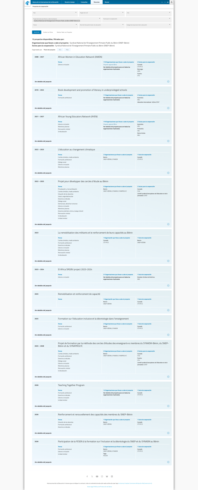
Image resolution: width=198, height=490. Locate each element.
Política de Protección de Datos (103, 487)
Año (128, 13)
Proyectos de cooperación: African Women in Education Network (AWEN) (102, 68)
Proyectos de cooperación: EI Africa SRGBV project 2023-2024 (102, 277)
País (34, 13)
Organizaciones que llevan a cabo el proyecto (45, 19)
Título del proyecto (49, 50)
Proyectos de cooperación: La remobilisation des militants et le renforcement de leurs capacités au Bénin (102, 246)
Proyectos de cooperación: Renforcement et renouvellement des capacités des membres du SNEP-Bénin (102, 423)
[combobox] (53, 14)
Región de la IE (84, 13)
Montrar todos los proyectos (64, 32)
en (162, 2)
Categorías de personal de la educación (137, 25)
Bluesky (107, 476)
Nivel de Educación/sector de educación (90, 25)
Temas (35, 25)
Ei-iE (27, 3)
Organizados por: (37, 50)
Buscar (36, 32)
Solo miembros (172, 2)
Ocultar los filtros (48, 32)
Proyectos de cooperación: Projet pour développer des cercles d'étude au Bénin (102, 202)
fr (165, 2)
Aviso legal (90, 487)
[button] (56, 21)
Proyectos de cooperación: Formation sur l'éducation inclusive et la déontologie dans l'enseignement (102, 326)
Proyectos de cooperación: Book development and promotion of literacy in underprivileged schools (102, 98)
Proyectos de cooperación (40, 6)
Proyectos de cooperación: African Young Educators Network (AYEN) (102, 128)
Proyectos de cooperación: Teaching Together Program (102, 395)
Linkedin (112, 476)
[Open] (76, 12)
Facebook (87, 476)
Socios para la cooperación (110, 19)
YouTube (97, 476)
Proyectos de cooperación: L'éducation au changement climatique (102, 160)
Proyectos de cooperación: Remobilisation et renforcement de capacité (102, 301)
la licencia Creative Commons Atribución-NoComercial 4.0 (135, 483)
